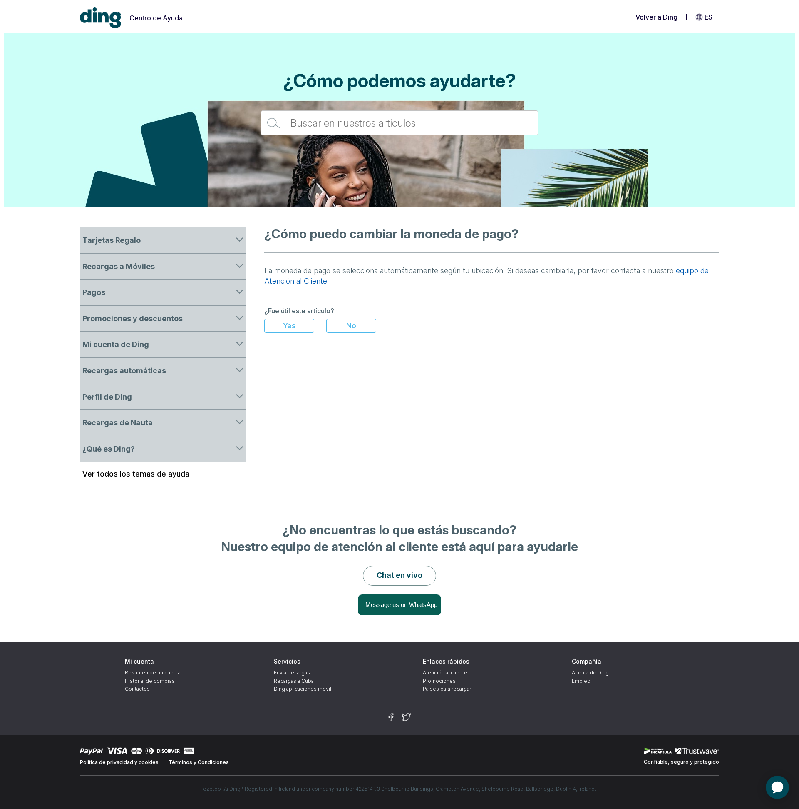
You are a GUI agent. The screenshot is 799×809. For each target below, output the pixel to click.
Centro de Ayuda (156, 18)
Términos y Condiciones (199, 762)
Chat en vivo (399, 575)
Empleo (581, 681)
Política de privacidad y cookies (119, 762)
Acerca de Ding (590, 672)
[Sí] (289, 326)
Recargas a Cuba (294, 681)
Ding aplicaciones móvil (302, 689)
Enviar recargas (292, 672)
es (708, 17)
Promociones (439, 681)
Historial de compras (150, 681)
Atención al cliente (445, 672)
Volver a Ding (656, 17)
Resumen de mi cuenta (153, 672)
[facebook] (391, 717)
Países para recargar (447, 689)
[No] (351, 326)
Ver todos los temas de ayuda (135, 473)
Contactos (137, 689)
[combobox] (399, 122)
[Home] (101, 18)
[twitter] (406, 717)
